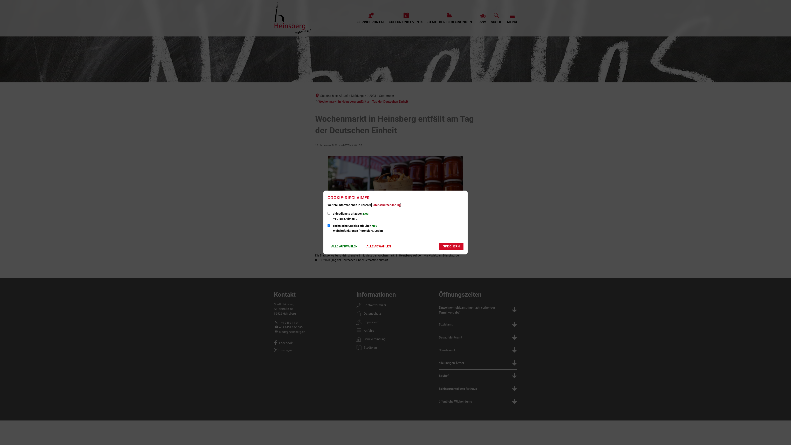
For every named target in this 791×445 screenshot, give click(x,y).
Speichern (451, 246)
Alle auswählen (344, 246)
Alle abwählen (378, 246)
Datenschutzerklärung (386, 205)
